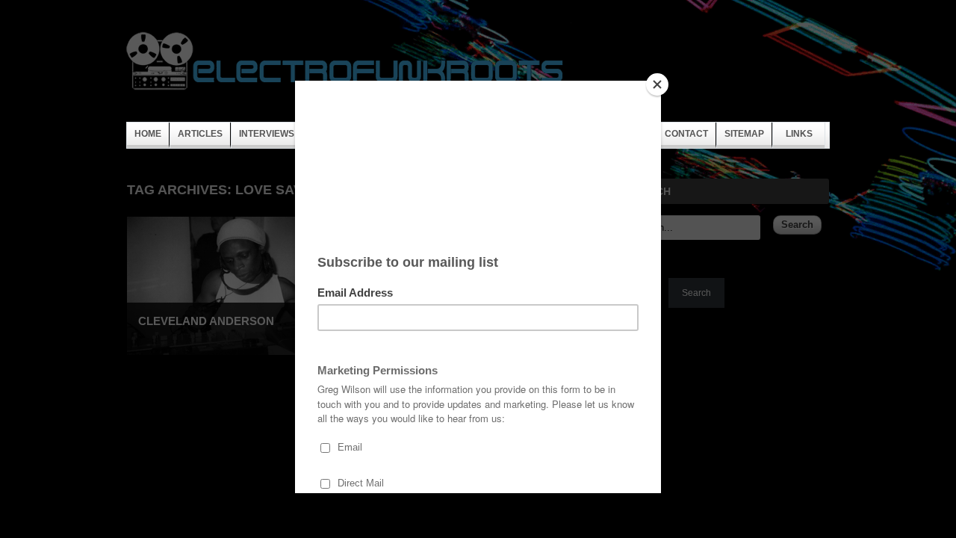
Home (147, 134)
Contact (686, 134)
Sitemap (744, 134)
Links (799, 134)
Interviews (266, 134)
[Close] (657, 84)
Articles (200, 134)
